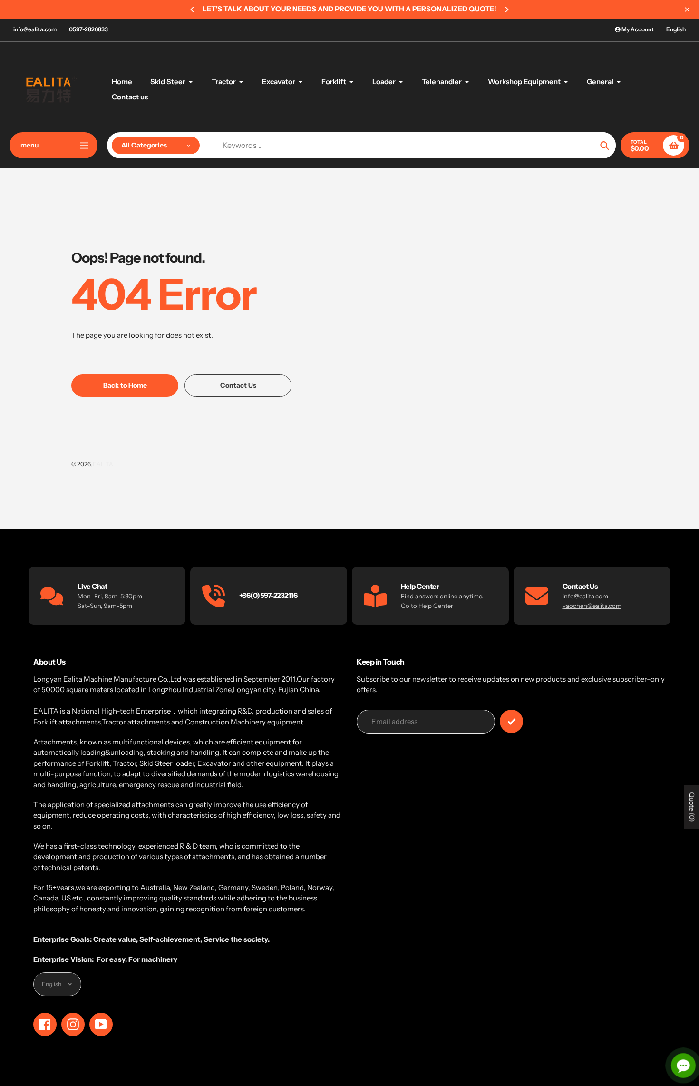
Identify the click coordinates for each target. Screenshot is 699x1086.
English (676, 29)
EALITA (103, 464)
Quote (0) (692, 807)
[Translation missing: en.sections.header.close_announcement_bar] (687, 9)
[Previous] (192, 9)
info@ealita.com (35, 29)
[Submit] (511, 721)
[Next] (506, 9)
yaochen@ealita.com (592, 605)
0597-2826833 (88, 29)
